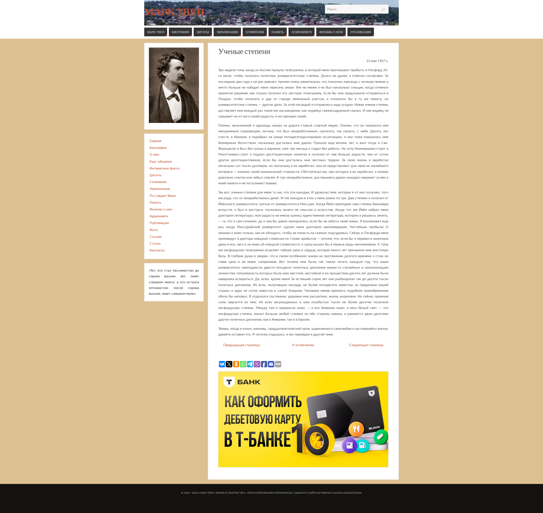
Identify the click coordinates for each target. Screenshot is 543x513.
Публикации (159, 223)
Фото (154, 230)
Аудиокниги (159, 216)
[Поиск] (383, 9)
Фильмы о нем (161, 209)
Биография (158, 147)
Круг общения (161, 161)
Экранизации (160, 188)
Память (155, 202)
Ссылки (156, 236)
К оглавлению (303, 345)
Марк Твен (174, 11)
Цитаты (156, 175)
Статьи (155, 243)
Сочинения (158, 182)
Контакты (157, 250)
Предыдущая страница (241, 345)
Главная (155, 141)
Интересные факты (165, 168)
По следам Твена (163, 195)
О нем (154, 154)
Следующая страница (366, 345)
